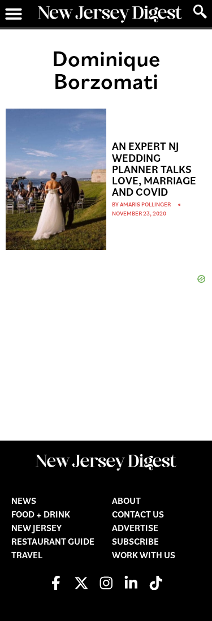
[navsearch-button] (200, 12)
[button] (13, 13)
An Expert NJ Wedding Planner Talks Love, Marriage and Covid (154, 169)
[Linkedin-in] (131, 583)
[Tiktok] (156, 583)
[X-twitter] (81, 583)
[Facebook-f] (56, 583)
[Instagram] (106, 583)
